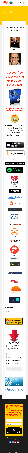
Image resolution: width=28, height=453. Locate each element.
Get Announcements (14, 431)
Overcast (14, 236)
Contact (9, 437)
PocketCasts (15, 255)
